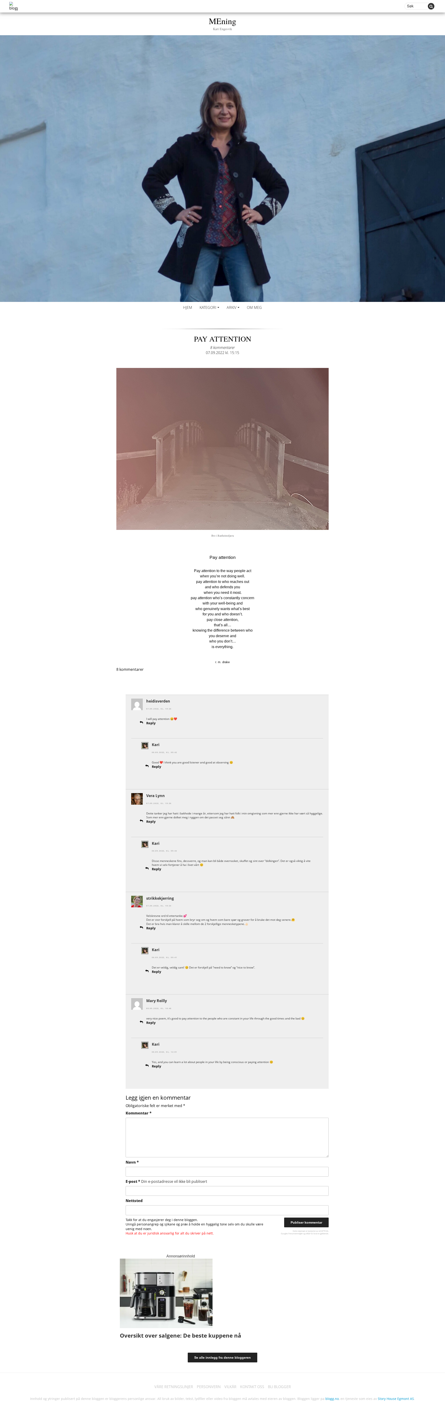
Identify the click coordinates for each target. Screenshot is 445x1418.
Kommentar (139, 1113)
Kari (155, 744)
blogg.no (332, 1398)
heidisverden (158, 701)
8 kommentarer (222, 347)
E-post (166, 1181)
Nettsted (134, 1200)
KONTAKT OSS (252, 1386)
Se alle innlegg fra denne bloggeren (222, 1357)
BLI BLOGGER (279, 1386)
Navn (132, 1162)
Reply (151, 723)
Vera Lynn (155, 795)
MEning (222, 23)
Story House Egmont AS (396, 1398)
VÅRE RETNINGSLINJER (173, 1386)
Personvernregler (295, 1233)
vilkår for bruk (312, 1233)
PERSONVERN (209, 1386)
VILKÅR (230, 1386)
